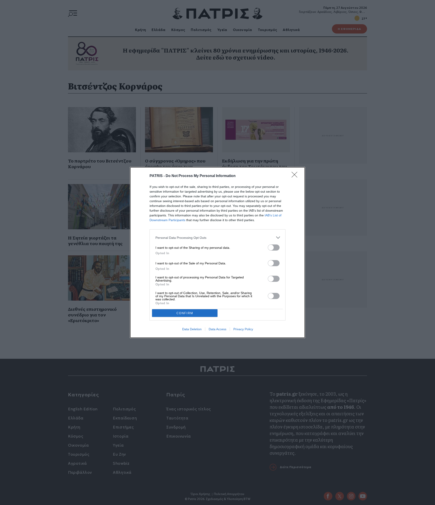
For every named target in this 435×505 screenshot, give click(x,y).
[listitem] (217, 237)
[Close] (296, 176)
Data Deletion (192, 329)
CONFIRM (184, 313)
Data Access (217, 329)
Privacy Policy (243, 329)
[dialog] (217, 252)
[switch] (274, 247)
